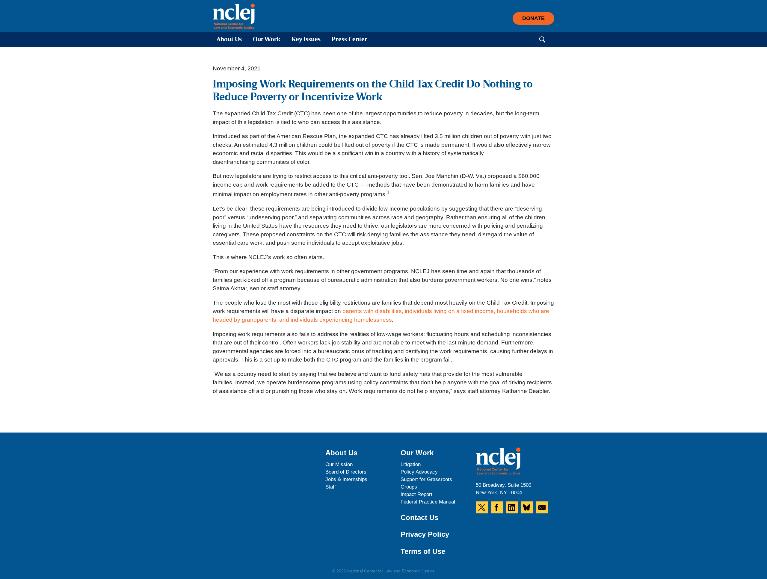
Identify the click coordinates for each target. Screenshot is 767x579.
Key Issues (306, 40)
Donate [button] (533, 18)
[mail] (542, 507)
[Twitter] (482, 507)
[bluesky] (527, 507)
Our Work (266, 40)
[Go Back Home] (234, 16)
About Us (229, 40)
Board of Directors (345, 472)
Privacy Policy (425, 534)
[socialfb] (497, 507)
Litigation (411, 464)
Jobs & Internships (346, 479)
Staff (330, 487)
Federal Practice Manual (428, 502)
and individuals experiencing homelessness (335, 320)
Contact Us (419, 517)
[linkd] (512, 507)
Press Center (349, 40)
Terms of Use (423, 551)
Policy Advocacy (419, 472)
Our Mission (339, 464)
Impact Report (416, 494)
